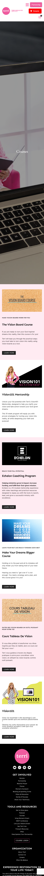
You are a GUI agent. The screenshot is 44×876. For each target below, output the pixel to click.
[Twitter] (29, 767)
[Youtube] (14, 767)
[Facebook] (24, 767)
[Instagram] (19, 767)
